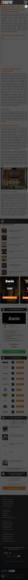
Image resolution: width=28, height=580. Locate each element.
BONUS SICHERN (9, 297)
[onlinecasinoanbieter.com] (7, 2)
